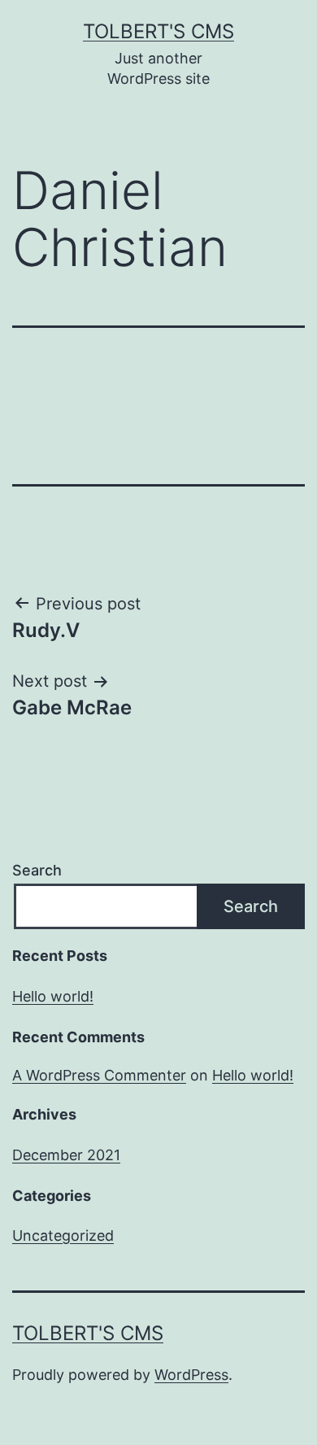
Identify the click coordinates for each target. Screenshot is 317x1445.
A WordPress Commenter (99, 1075)
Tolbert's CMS (158, 31)
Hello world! (52, 996)
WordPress (191, 1374)
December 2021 (66, 1154)
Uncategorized (63, 1235)
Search (37, 870)
